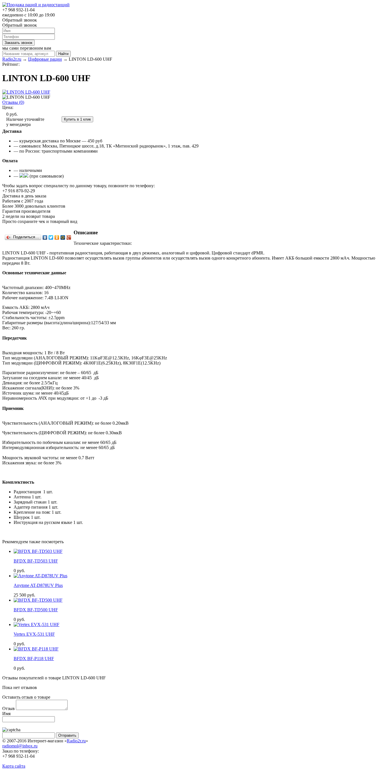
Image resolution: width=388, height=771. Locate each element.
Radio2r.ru (76, 740)
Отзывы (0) (13, 102)
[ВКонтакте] (45, 237)
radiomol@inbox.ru (19, 745)
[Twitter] (51, 237)
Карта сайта (13, 766)
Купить (53, 119)
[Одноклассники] (57, 237)
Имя (6, 713)
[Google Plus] (69, 237)
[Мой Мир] (63, 237)
